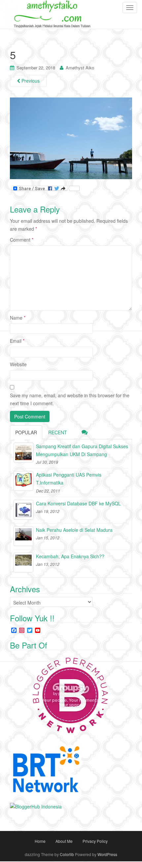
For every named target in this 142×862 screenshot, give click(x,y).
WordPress (107, 854)
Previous (30, 80)
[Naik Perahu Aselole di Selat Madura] (23, 536)
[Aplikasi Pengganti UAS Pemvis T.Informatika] (23, 481)
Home (40, 841)
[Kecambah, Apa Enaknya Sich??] (23, 562)
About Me (64, 841)
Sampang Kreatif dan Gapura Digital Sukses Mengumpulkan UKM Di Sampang (82, 450)
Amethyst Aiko (80, 67)
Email (17, 340)
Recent (57, 432)
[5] (71, 138)
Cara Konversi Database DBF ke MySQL (78, 503)
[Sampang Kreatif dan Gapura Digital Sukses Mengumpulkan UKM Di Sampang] (23, 452)
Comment (21, 239)
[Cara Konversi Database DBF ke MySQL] (23, 510)
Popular (26, 432)
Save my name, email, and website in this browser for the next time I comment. (69, 399)
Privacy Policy (95, 841)
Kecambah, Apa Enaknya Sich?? (70, 556)
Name (17, 317)
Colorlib (67, 854)
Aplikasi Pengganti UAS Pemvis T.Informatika (68, 478)
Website (18, 364)
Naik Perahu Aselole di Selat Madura (74, 530)
